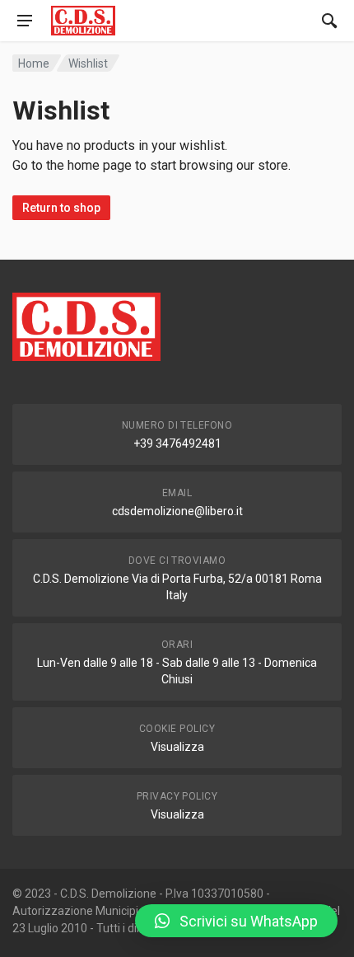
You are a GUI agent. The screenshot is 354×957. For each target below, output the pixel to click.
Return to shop (61, 207)
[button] (236, 920)
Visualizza (177, 746)
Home (33, 63)
